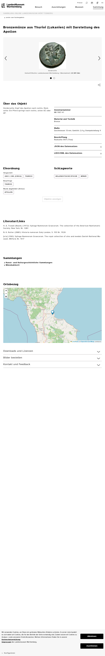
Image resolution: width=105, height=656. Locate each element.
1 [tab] (51, 78)
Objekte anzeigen (52, 199)
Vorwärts (99, 58)
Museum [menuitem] (79, 7)
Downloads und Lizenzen (18, 351)
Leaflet (75, 341)
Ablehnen (91, 636)
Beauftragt (7, 181)
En (102, 3)
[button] (52, 312)
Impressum (6, 642)
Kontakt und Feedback (16, 364)
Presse (79, 3)
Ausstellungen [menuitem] (59, 7)
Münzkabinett (13, 265)
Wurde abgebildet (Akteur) (14, 189)
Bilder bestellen (12, 357)
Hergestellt (8, 173)
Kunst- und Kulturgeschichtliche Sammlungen (29, 263)
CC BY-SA (75, 73)
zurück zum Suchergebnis (15, 17)
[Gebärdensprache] (97, 3)
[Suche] (87, 3)
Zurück (5, 58)
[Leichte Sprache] (92, 3)
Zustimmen (91, 646)
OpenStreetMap (87, 341)
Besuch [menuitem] (38, 7)
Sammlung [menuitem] (98, 7)
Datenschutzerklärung (11, 639)
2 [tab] (54, 78)
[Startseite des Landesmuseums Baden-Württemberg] (13, 8)
